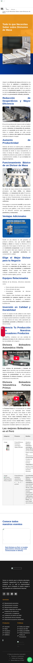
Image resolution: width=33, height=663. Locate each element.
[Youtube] (15, 593)
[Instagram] (7, 593)
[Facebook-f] (4, 593)
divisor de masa (9, 189)
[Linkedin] (11, 593)
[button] (2, 9)
